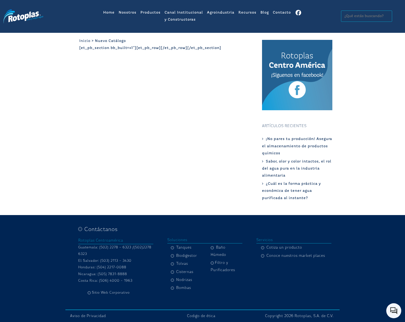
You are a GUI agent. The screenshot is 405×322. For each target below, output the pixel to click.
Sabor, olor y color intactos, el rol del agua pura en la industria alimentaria (296, 169)
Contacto (282, 13)
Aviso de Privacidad (88, 316)
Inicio (84, 41)
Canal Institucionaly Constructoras (184, 16)
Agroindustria (220, 13)
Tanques (183, 247)
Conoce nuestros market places (295, 255)
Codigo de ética (201, 316)
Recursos (247, 13)
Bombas (183, 287)
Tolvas (182, 263)
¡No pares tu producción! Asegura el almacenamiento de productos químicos (297, 146)
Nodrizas (184, 279)
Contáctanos (101, 229)
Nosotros (127, 13)
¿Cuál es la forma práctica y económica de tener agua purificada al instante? (291, 191)
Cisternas (184, 271)
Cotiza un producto (284, 247)
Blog (264, 13)
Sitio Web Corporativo (111, 292)
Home (109, 13)
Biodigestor (186, 255)
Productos (150, 13)
